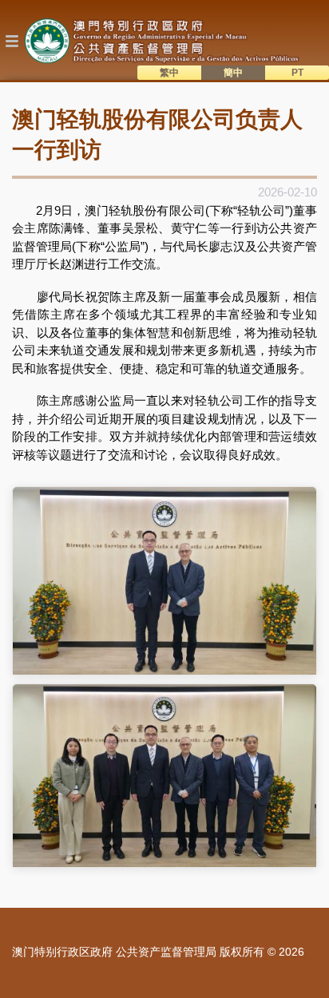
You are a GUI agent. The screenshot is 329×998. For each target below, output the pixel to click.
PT (297, 72)
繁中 (169, 72)
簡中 (233, 72)
